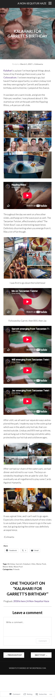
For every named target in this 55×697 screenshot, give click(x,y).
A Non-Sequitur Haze (32, 3)
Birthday (11, 564)
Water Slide (8, 567)
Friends (16, 569)
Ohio (33, 564)
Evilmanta (39, 64)
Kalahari (8, 70)
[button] (15, 117)
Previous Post (14, 655)
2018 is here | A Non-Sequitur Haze (31, 601)
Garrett (19, 564)
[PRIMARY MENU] (50, 3)
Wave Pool (18, 567)
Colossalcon (9, 77)
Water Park (41, 564)
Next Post (41, 655)
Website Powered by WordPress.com (27, 668)
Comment (43, 641)
